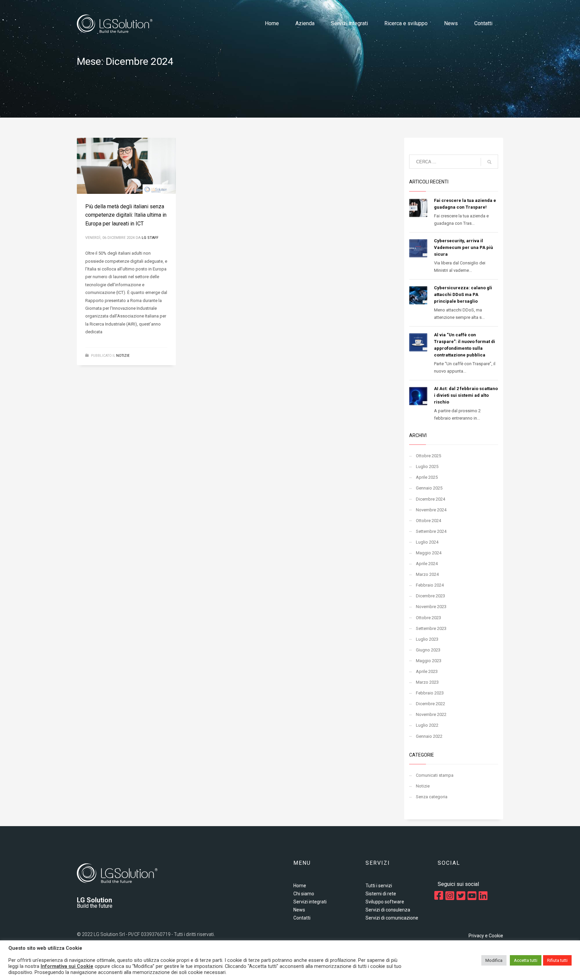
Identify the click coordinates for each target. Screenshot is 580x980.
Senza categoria (431, 796)
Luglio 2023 (427, 639)
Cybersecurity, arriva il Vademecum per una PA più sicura (463, 247)
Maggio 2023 (428, 660)
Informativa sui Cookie (67, 966)
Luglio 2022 (427, 725)
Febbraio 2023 (430, 692)
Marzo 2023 (427, 682)
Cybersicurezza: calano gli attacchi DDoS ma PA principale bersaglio (463, 294)
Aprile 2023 (427, 671)
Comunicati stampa (434, 775)
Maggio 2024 (428, 552)
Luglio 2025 (427, 466)
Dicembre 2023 (430, 595)
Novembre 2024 (431, 509)
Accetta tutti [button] (525, 960)
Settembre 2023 (431, 628)
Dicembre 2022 (430, 703)
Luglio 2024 (427, 542)
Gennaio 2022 (429, 736)
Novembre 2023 (431, 606)
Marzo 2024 (427, 574)
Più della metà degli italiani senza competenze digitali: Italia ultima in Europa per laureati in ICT (125, 215)
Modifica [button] (493, 960)
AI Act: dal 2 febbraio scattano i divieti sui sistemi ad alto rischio (466, 395)
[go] (489, 162)
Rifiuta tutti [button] (557, 960)
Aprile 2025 (427, 477)
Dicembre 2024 (430, 499)
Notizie (123, 355)
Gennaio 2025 (429, 488)
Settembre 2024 (431, 531)
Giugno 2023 (428, 649)
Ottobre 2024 (428, 520)
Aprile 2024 (427, 563)
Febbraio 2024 (430, 585)
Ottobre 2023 (428, 617)
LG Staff (150, 238)
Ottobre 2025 (428, 455)
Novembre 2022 (431, 714)
